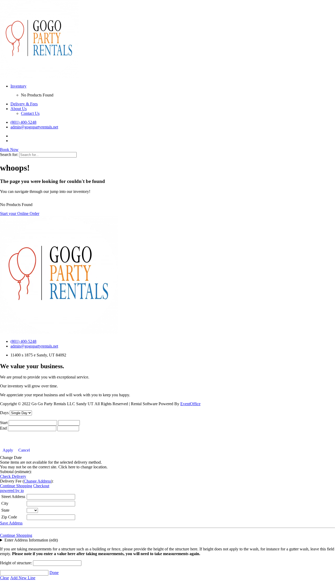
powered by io (12, 490)
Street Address (13, 496)
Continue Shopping (16, 486)
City (4, 503)
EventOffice (190, 404)
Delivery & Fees (24, 104)
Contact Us (30, 113)
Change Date (11, 457)
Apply (8, 450)
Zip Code (9, 517)
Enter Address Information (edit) (31, 540)
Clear (4, 578)
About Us (18, 108)
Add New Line (22, 578)
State (5, 510)
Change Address (37, 481)
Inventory (18, 86)
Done (54, 572)
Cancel (24, 450)
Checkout (41, 486)
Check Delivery (13, 476)
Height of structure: (16, 563)
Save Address (11, 523)
